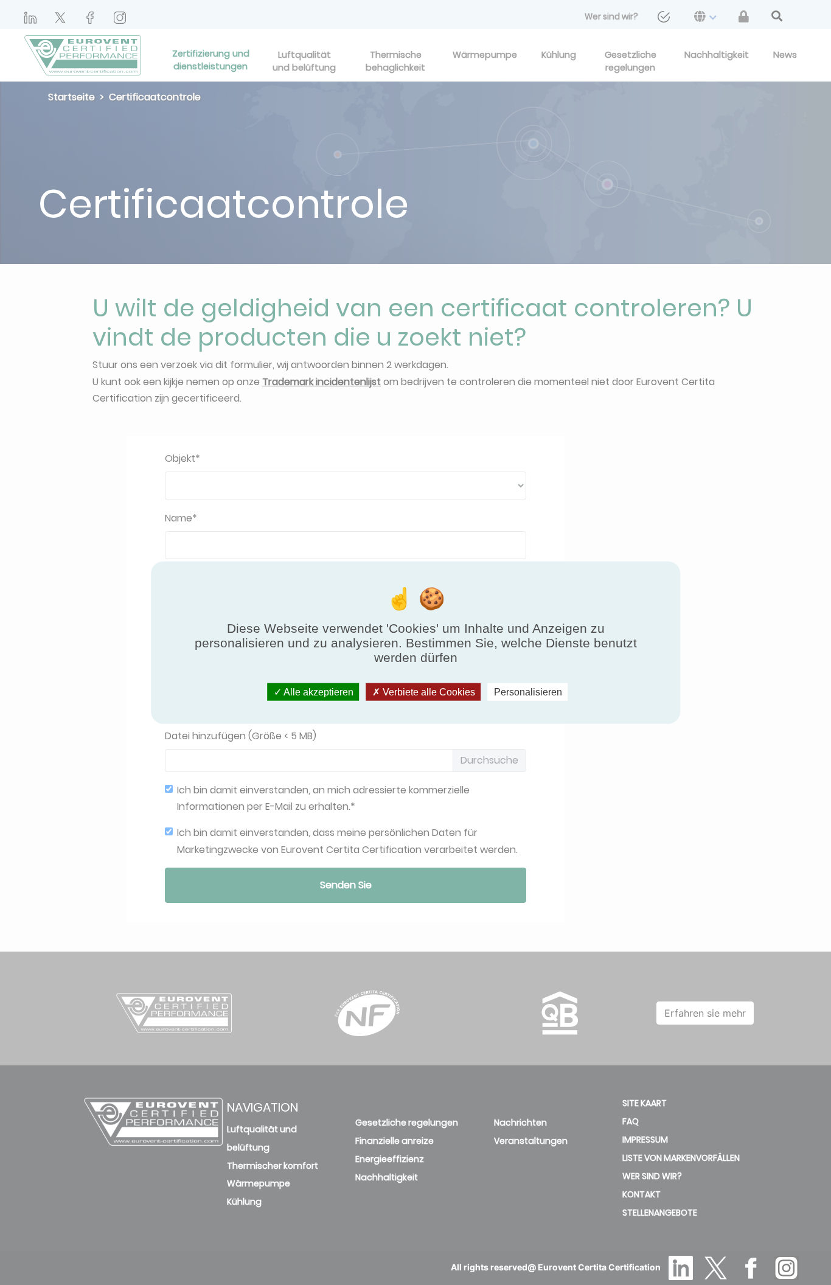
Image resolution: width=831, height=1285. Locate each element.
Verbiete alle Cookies (427, 691)
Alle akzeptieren (317, 691)
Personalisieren (528, 691)
